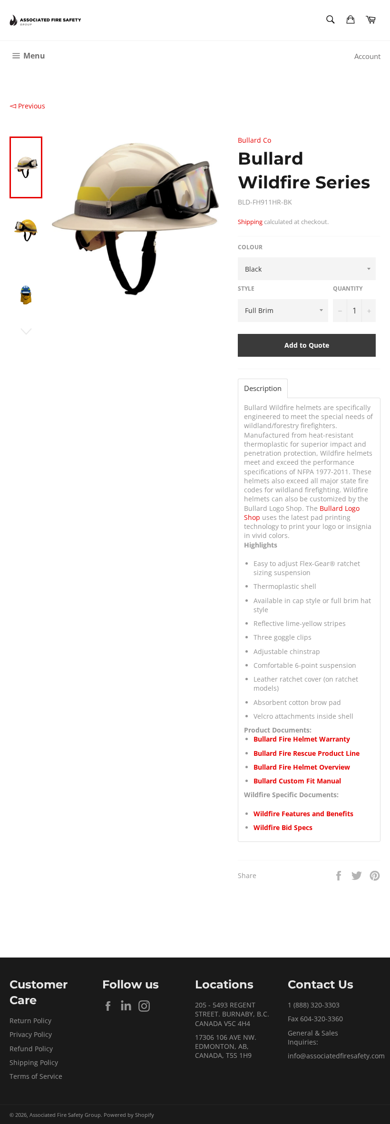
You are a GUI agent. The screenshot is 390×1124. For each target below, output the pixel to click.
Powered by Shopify (129, 1114)
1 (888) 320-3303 (314, 1004)
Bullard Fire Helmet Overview (302, 767)
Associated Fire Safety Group (65, 1114)
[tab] (263, 388)
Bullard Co (254, 140)
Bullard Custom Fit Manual (297, 780)
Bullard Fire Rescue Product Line (307, 753)
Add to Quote (306, 345)
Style (246, 289)
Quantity (347, 289)
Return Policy (30, 1020)
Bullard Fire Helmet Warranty (302, 738)
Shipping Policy (34, 1062)
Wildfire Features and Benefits (303, 813)
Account (367, 56)
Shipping (250, 221)
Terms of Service (36, 1076)
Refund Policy (31, 1048)
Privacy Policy (31, 1034)
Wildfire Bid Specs (283, 827)
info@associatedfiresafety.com (336, 1055)
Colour (250, 247)
